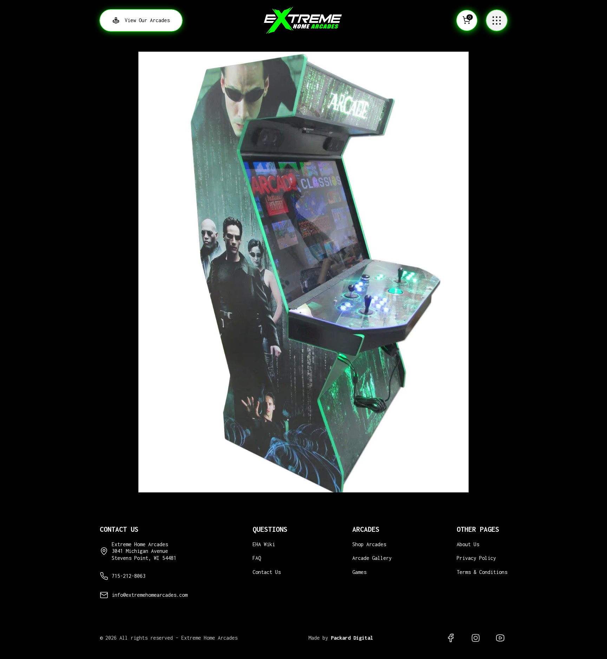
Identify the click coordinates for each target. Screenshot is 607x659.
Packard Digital (352, 638)
